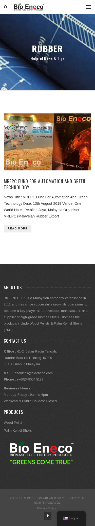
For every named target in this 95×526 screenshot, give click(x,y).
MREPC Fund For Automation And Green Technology (44, 184)
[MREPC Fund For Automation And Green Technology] (47, 141)
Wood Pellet (13, 423)
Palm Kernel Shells (18, 430)
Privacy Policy (46, 508)
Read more (18, 228)
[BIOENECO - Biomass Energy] (29, 7)
